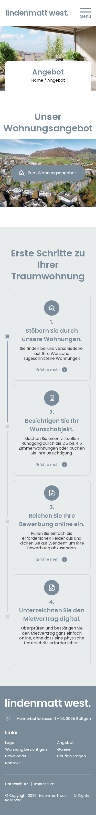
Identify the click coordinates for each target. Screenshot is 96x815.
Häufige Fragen (71, 756)
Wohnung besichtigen (26, 749)
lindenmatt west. (36, 13)
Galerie (64, 749)
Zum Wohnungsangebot (52, 173)
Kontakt (12, 762)
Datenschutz (16, 784)
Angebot (65, 742)
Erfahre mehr (48, 369)
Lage (9, 742)
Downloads (15, 756)
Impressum (44, 784)
